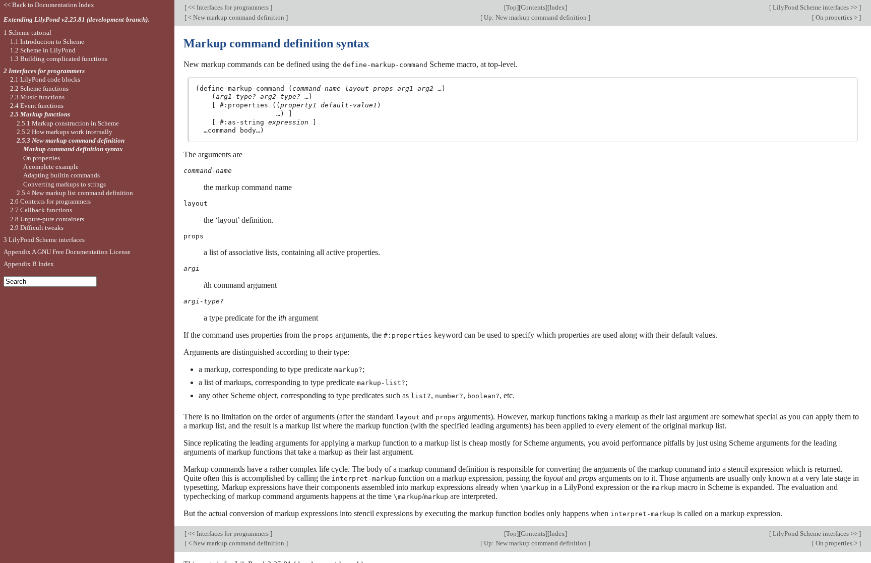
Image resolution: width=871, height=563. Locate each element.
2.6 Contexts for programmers (50, 201)
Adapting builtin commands (61, 175)
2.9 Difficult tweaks (37, 227)
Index (557, 7)
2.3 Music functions (37, 97)
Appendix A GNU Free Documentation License (67, 252)
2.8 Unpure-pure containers (47, 219)
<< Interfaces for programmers (228, 7)
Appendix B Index (29, 264)
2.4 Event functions (37, 105)
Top (511, 7)
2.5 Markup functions (40, 114)
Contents (533, 7)
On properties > (836, 17)
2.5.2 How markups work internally (64, 132)
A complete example (51, 166)
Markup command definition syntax (73, 149)
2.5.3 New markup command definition (71, 140)
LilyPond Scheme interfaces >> (815, 7)
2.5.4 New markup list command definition (75, 193)
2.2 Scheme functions (39, 88)
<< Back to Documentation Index (49, 5)
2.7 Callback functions (41, 210)
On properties (41, 158)
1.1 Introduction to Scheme (47, 41)
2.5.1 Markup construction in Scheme (68, 123)
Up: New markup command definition (535, 17)
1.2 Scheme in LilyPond (43, 50)
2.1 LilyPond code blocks (45, 79)
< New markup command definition (236, 17)
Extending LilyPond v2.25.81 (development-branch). (76, 19)
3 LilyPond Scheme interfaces (44, 239)
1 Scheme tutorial (27, 32)
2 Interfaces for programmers (44, 71)
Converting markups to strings (64, 184)
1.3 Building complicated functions (58, 58)
